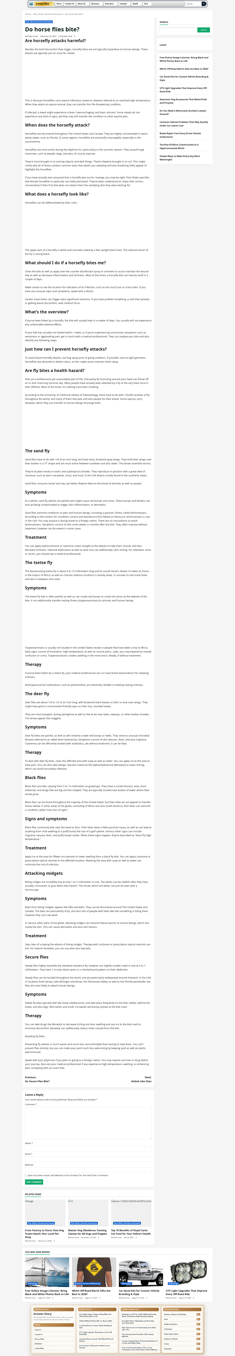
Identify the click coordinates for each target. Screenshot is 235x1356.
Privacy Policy (39, 1339)
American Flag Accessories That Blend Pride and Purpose (96, 1340)
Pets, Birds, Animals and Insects (39, 22)
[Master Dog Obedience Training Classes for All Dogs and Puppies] (88, 1213)
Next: (141, 1079)
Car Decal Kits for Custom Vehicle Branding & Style (139, 1292)
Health (135, 4)
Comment (31, 1104)
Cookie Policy (39, 1348)
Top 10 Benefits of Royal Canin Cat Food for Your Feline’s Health (131, 1232)
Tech (146, 4)
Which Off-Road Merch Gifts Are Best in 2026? (184, 68)
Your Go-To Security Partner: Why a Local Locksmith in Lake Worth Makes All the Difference (139, 1348)
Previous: (37, 1079)
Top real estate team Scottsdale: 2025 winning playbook (138, 1335)
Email (28, 1154)
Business (95, 4)
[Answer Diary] (31, 3)
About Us (81, 4)
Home (59, 4)
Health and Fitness (170, 1324)
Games (166, 1344)
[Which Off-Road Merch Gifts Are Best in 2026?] (94, 1272)
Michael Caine (31, 36)
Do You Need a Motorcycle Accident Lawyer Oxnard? (94, 1346)
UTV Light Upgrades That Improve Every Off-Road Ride (186, 1292)
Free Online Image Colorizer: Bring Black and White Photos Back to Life (47, 1292)
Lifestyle (123, 4)
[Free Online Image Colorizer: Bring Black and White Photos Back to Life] (47, 1272)
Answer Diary (42, 4)
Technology (32, 1283)
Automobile (126, 1283)
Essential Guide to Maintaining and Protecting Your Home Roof (138, 1322)
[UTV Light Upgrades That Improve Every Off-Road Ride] (188, 1272)
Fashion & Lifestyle (171, 1339)
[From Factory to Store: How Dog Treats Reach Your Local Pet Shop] (45, 1213)
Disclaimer (38, 1343)
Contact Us (69, 4)
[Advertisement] (88, 78)
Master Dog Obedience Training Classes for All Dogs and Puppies (87, 1232)
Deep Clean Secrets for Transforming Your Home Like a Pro (139, 1328)
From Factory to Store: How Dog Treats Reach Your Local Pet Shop (44, 1234)
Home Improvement (171, 1334)
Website (29, 1164)
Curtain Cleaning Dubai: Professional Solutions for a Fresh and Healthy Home (140, 1342)
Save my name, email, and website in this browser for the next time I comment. (68, 1175)
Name (29, 1143)
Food (166, 1319)
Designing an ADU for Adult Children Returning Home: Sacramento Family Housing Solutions (139, 1315)
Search (164, 22)
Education (109, 4)
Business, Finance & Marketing (87, 1283)
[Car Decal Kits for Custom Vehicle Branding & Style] (141, 1272)
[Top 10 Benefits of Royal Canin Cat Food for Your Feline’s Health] (131, 1213)
